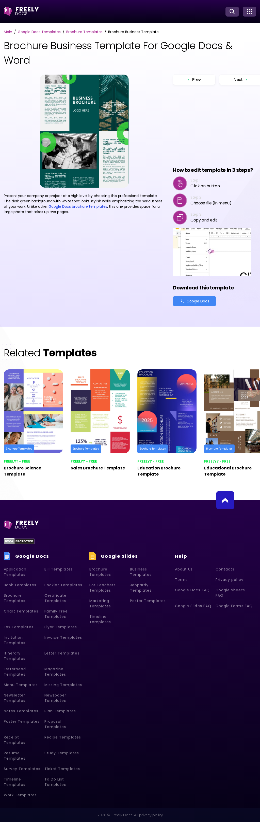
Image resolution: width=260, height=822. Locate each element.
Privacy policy (229, 579)
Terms (181, 579)
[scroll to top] (225, 500)
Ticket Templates (62, 768)
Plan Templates (60, 711)
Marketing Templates (100, 603)
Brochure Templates (19, 449)
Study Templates (61, 753)
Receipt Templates (14, 740)
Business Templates (141, 572)
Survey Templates (22, 768)
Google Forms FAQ (234, 605)
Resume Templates (14, 755)
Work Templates (20, 795)
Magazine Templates (55, 671)
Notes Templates (21, 711)
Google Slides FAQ (193, 605)
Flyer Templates (60, 627)
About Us (184, 569)
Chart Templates (21, 611)
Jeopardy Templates (141, 587)
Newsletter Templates (14, 698)
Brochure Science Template (22, 471)
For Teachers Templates (102, 587)
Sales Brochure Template (98, 468)
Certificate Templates (55, 598)
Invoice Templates (63, 637)
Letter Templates (61, 653)
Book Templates (20, 585)
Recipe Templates (62, 737)
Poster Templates (22, 721)
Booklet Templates (63, 585)
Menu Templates (21, 684)
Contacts (225, 569)
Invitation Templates (14, 640)
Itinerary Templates (14, 656)
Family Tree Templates (56, 614)
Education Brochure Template (159, 471)
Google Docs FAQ (192, 590)
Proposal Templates (55, 724)
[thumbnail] (33, 411)
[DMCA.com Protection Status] (19, 541)
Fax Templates (19, 627)
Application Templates (15, 572)
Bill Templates (58, 569)
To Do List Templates (55, 782)
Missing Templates (63, 684)
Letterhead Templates (15, 671)
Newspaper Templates (55, 698)
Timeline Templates (14, 782)
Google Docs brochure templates (77, 206)
